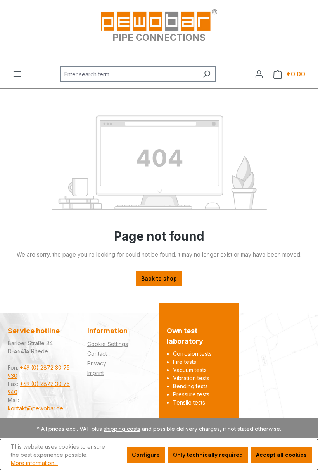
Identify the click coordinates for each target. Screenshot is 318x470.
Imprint (95, 373)
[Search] (206, 74)
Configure (146, 454)
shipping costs (122, 428)
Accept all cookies (281, 454)
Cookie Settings (107, 344)
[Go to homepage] (159, 20)
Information (107, 331)
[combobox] (129, 74)
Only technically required (208, 454)
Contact (97, 353)
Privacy (96, 363)
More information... (34, 463)
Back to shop (159, 278)
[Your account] (259, 74)
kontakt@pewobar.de (35, 408)
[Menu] (17, 74)
